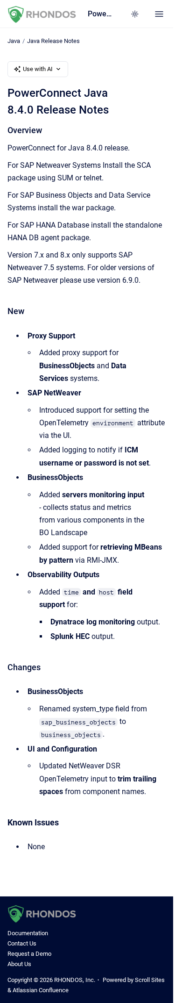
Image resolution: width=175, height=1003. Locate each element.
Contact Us (21, 943)
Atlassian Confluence (41, 990)
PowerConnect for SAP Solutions (100, 13)
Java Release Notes (53, 40)
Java (13, 40)
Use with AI (38, 68)
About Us (19, 963)
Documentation (27, 933)
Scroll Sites (150, 979)
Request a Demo (29, 953)
